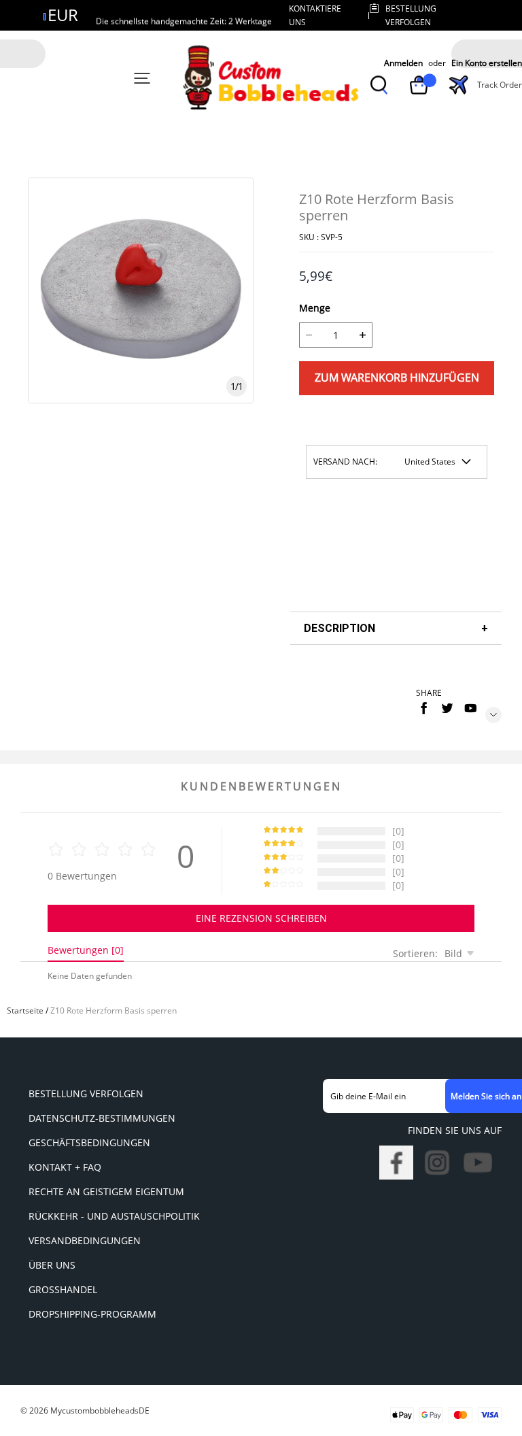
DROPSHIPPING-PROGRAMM (92, 1313)
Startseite (25, 1010)
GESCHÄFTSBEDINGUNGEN (89, 1142)
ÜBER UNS (52, 1264)
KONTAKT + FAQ (65, 1167)
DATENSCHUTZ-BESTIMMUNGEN (102, 1118)
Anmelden (403, 63)
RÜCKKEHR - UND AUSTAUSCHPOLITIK (114, 1215)
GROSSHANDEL (63, 1289)
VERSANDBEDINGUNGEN (85, 1240)
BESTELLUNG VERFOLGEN (86, 1093)
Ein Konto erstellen (486, 63)
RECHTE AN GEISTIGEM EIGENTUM (106, 1191)
